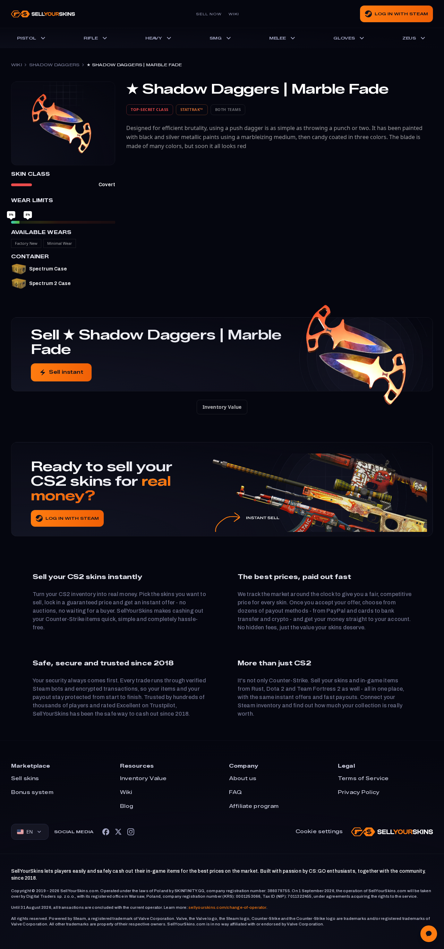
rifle (91, 38)
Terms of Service (363, 779)
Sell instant (66, 372)
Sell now (209, 14)
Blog (127, 806)
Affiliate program (254, 806)
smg (215, 38)
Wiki (234, 14)
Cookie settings (319, 832)
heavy (153, 38)
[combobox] (30, 832)
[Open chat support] (428, 933)
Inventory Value (222, 407)
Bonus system (32, 792)
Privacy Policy (358, 792)
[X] (118, 831)
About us (242, 779)
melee (277, 38)
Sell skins (25, 779)
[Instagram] (130, 831)
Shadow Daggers (54, 64)
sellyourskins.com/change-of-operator (227, 907)
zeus (409, 38)
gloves (344, 38)
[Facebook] (105, 831)
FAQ (235, 792)
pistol (26, 38)
